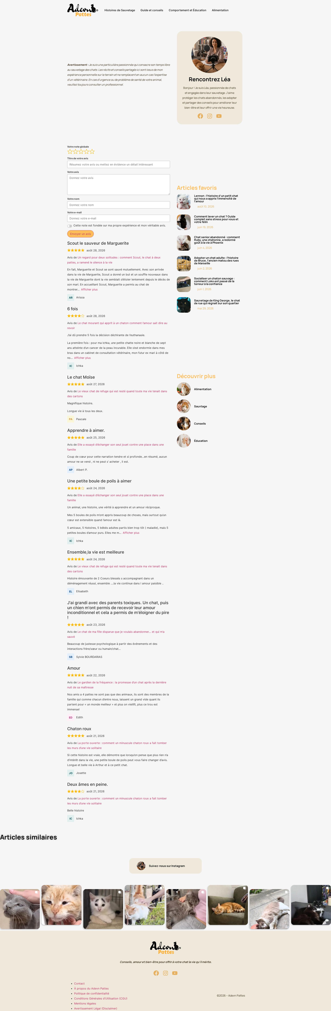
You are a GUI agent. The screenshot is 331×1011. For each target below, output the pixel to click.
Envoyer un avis (80, 234)
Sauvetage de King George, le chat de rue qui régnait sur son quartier (217, 302)
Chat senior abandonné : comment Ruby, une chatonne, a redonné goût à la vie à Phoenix (217, 239)
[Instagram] (209, 116)
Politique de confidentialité (91, 993)
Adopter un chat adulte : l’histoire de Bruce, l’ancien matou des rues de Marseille (216, 260)
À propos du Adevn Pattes (91, 988)
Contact (79, 983)
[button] (20, 909)
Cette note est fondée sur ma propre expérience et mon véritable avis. (119, 225)
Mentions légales (85, 1003)
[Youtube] (219, 116)
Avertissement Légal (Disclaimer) (95, 1008)
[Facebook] (200, 116)
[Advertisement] (118, 45)
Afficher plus (89, 289)
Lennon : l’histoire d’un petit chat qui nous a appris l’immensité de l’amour (216, 198)
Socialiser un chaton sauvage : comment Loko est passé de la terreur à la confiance (214, 281)
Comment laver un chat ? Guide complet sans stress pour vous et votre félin (216, 219)
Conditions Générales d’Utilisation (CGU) (100, 998)
